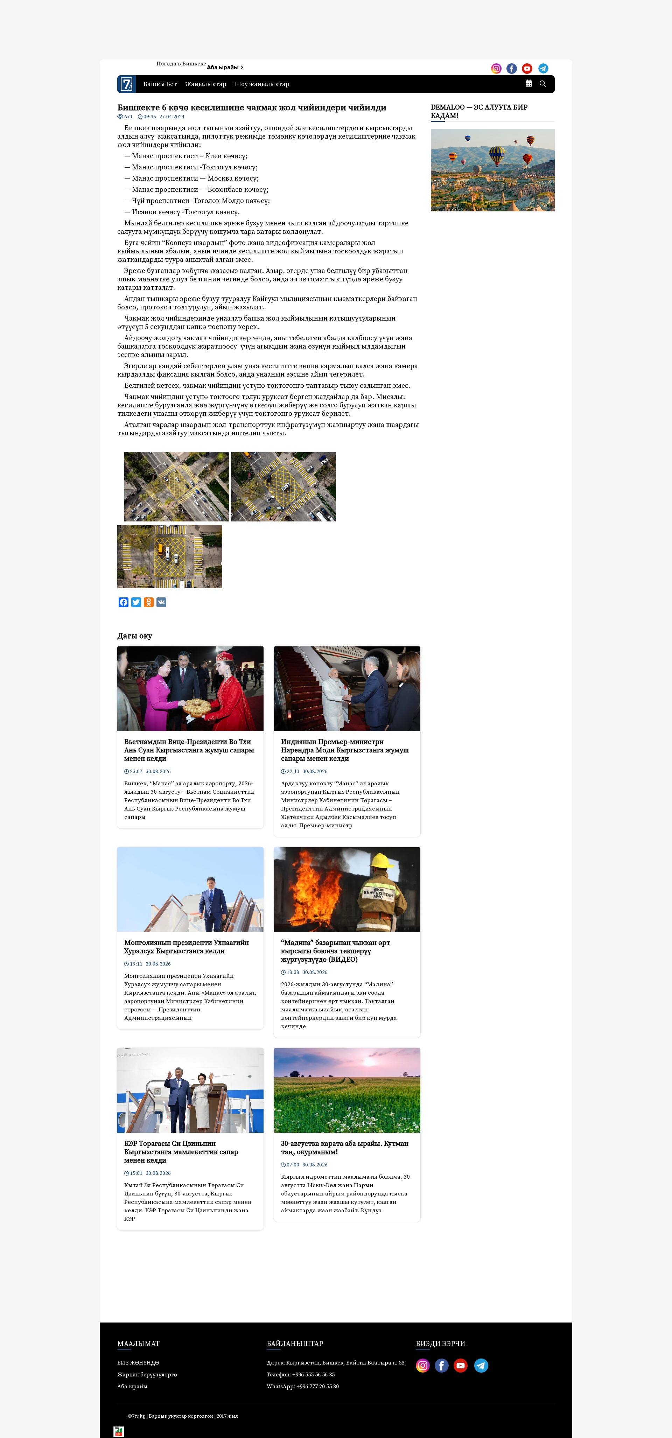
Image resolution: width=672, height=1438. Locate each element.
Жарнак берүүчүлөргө (147, 1374)
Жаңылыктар (206, 84)
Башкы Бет (160, 84)
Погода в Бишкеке (181, 63)
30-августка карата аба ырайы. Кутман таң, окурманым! (344, 1148)
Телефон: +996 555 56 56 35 (301, 1374)
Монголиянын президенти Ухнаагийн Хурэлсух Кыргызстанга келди (186, 947)
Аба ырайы (223, 67)
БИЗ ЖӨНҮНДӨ (138, 1362)
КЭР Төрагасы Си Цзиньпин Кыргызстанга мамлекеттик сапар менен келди (181, 1152)
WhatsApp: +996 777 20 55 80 (303, 1386)
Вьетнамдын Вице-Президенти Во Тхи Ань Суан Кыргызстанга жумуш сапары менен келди (189, 750)
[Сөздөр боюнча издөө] (543, 84)
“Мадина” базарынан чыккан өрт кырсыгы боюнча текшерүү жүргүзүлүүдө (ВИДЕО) (335, 951)
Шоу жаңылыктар (262, 84)
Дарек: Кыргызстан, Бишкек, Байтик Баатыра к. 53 (335, 1362)
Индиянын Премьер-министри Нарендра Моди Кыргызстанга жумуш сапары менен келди (345, 750)
